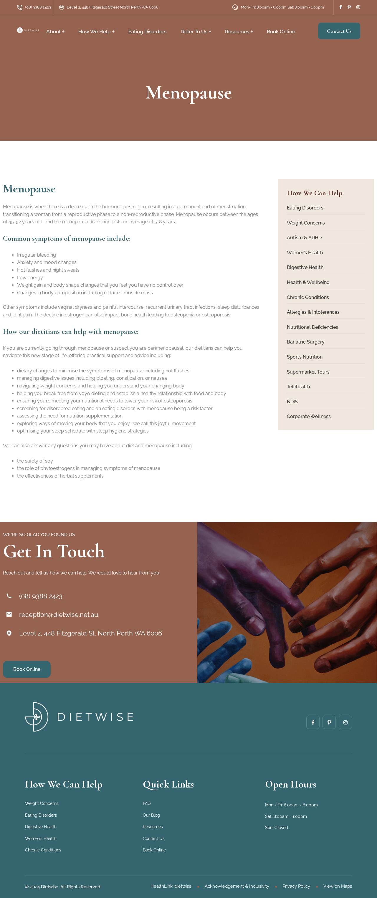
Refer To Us (194, 31)
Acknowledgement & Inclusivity (237, 886)
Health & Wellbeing (308, 282)
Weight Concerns (306, 223)
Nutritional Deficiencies (312, 327)
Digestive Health (305, 267)
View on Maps (337, 886)
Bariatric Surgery (306, 342)
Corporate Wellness (309, 416)
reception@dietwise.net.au (58, 614)
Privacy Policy (296, 886)
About (53, 31)
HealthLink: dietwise (171, 886)
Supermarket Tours (308, 372)
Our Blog (151, 815)
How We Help (94, 31)
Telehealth (298, 386)
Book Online (281, 31)
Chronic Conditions (308, 297)
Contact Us (339, 31)
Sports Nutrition (305, 357)
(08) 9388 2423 (38, 7)
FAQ (147, 803)
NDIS (292, 402)
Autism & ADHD (304, 237)
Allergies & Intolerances (313, 312)
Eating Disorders (147, 31)
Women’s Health (305, 252)
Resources (237, 31)
